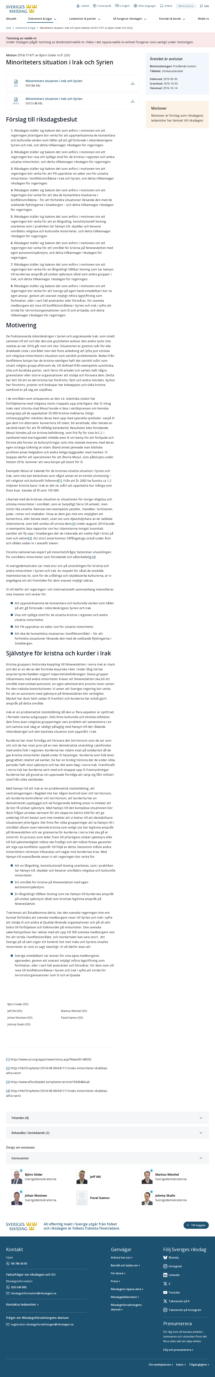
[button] (43, 19)
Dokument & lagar (25, 27)
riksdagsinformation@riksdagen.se (33, 1293)
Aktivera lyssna (186, 5)
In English (124, 5)
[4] (94, 557)
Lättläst (85, 5)
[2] (73, 524)
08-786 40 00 (19, 1263)
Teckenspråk (104, 5)
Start (8, 27)
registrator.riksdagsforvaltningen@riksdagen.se (42, 1324)
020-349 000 (18, 1287)
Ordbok (168, 5)
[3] (30, 538)
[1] (60, 481)
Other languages (147, 5)
